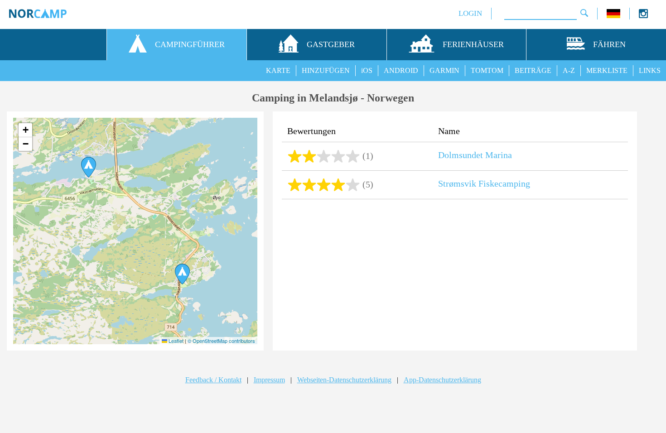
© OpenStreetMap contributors (221, 340)
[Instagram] (643, 15)
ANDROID (401, 70)
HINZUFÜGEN (326, 70)
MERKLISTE (606, 70)
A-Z (569, 70)
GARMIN (444, 70)
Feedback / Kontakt (213, 380)
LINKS (650, 70)
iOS (366, 70)
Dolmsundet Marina (475, 155)
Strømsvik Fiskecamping (484, 183)
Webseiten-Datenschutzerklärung (344, 380)
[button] (88, 167)
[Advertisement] (455, 275)
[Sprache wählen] (613, 15)
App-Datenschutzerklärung (442, 380)
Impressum (269, 380)
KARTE (278, 70)
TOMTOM (487, 70)
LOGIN (470, 13)
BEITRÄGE (533, 70)
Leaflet (175, 340)
